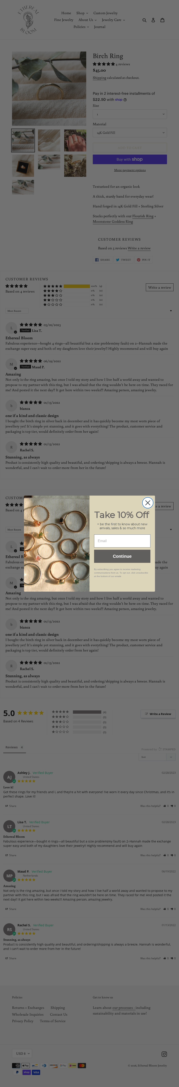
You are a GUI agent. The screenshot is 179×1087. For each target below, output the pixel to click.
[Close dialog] (147, 502)
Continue (122, 556)
